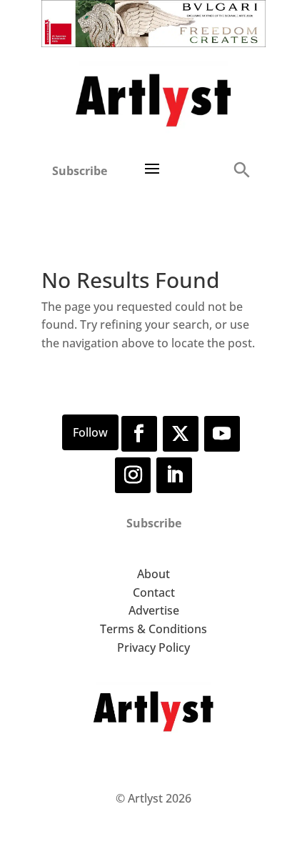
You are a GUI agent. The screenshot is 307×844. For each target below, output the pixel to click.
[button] (241, 169)
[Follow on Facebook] (139, 434)
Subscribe (79, 171)
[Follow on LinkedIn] (174, 475)
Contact (154, 592)
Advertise (154, 610)
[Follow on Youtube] (222, 434)
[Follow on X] (180, 434)
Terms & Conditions (153, 629)
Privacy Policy (153, 647)
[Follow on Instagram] (133, 475)
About (153, 574)
